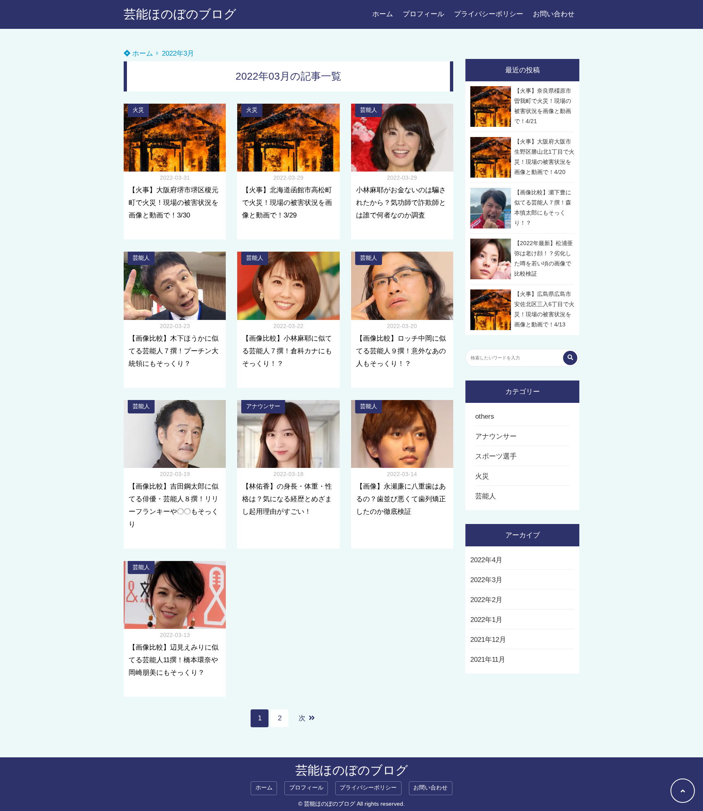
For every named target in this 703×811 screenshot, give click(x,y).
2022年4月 (486, 560)
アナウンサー (263, 406)
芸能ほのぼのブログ (180, 14)
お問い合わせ (553, 14)
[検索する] (570, 358)
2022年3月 (486, 580)
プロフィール (423, 14)
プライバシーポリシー (488, 14)
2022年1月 (486, 620)
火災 (138, 110)
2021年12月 (488, 640)
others (484, 416)
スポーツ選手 (496, 456)
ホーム (382, 14)
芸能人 (368, 110)
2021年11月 (487, 659)
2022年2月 (486, 600)
